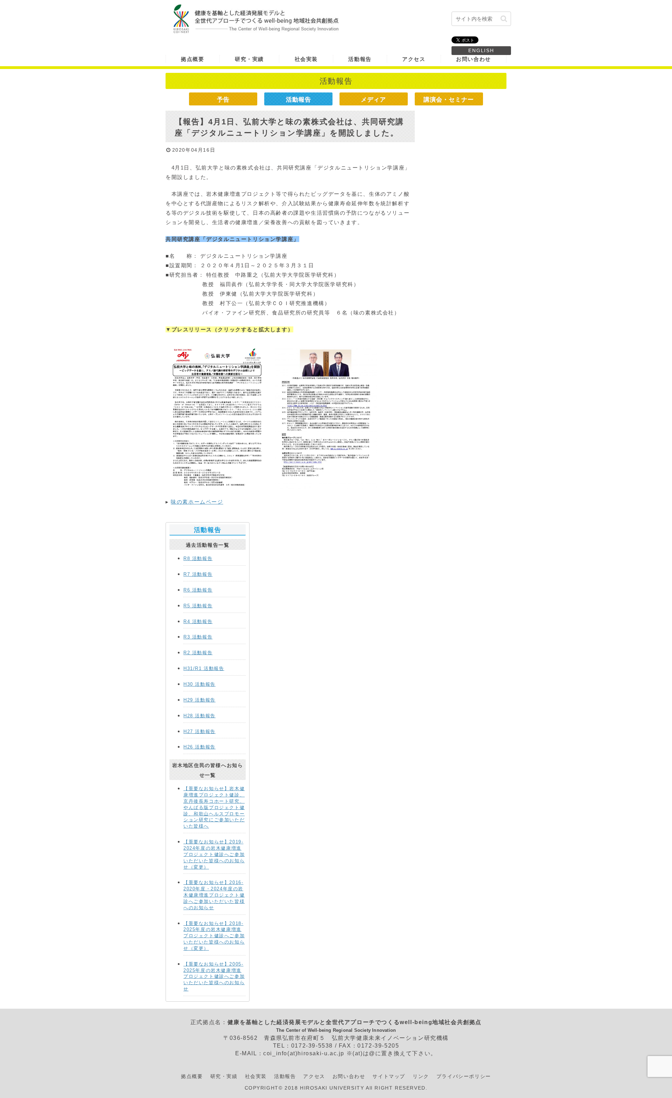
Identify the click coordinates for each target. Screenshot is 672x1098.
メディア (373, 99)
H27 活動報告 (199, 731)
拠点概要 (192, 1076)
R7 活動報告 (197, 574)
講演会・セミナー (449, 99)
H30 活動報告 (199, 684)
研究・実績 (224, 1076)
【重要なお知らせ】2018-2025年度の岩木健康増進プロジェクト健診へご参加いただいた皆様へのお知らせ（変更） (214, 936)
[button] (504, 19)
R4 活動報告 (197, 621)
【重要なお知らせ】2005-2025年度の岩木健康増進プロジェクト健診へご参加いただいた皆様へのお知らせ (214, 976)
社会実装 (256, 1076)
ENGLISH (481, 50)
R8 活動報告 (197, 558)
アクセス (314, 1076)
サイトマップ (388, 1076)
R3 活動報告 (197, 637)
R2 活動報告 (197, 652)
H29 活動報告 (199, 700)
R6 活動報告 (197, 590)
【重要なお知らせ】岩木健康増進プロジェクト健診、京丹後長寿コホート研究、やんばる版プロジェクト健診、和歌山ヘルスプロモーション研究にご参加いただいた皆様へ (214, 807)
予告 (223, 99)
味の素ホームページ (197, 502)
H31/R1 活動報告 (203, 668)
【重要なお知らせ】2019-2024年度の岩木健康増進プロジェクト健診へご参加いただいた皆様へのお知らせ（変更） (214, 854)
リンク (421, 1076)
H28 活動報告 (199, 715)
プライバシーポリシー (463, 1076)
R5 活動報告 (197, 605)
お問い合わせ (348, 1076)
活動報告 (298, 99)
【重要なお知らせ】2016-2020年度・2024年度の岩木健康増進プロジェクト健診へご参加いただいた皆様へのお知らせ (214, 895)
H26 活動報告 (199, 747)
